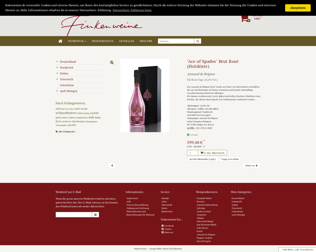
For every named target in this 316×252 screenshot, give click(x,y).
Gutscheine (67, 85)
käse (86, 117)
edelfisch (66, 121)
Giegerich (201, 214)
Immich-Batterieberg (207, 204)
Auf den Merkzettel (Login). (202, 159)
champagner (91, 121)
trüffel (77, 108)
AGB (129, 201)
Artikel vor (250, 165)
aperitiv (71, 125)
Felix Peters (202, 228)
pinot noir (61, 117)
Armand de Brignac (206, 234)
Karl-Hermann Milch (206, 224)
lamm (80, 117)
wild (58, 108)
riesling (86, 113)
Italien (64, 73)
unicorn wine (67, 108)
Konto (164, 208)
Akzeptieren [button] (298, 8)
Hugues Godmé (204, 237)
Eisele (200, 231)
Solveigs (201, 208)
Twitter (168, 229)
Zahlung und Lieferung (138, 208)
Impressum (132, 198)
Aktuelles (126, 41)
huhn (98, 117)
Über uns (146, 41)
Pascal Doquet (204, 241)
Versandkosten (306, 249)
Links (164, 201)
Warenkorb (167, 204)
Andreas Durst (204, 211)
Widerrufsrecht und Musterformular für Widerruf (140, 213)
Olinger (200, 218)
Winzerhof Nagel (205, 221)
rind (79, 113)
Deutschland (68, 61)
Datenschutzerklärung (137, 204)
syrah (84, 108)
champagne (61, 125)
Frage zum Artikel (230, 159)
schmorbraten (66, 113)
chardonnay (78, 121)
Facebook (169, 225)
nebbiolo (71, 117)
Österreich (66, 79)
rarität (94, 113)
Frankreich (66, 67)
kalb (92, 117)
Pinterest (168, 232)
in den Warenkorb (214, 153)
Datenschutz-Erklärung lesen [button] (132, 10)
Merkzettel (167, 211)
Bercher (200, 201)
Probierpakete (103, 41)
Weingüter (76, 41)
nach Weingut (68, 91)
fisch (59, 121)
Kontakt (165, 198)
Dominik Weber (204, 198)
